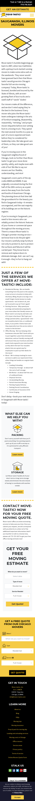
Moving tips (18, 721)
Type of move (17, 581)
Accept (17, 797)
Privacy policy (17, 749)
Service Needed (17, 591)
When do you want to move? (17, 572)
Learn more (17, 455)
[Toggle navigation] (32, 15)
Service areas (17, 745)
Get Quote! (17, 604)
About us (17, 709)
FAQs (17, 717)
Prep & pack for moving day (17, 729)
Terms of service (17, 753)
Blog (17, 713)
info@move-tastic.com (17, 697)
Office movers (17, 741)
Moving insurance (17, 725)
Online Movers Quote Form (17, 757)
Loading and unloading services (17, 733)
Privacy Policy (18, 792)
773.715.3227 (26, 5)
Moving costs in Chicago (17, 737)
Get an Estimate (17, 9)
